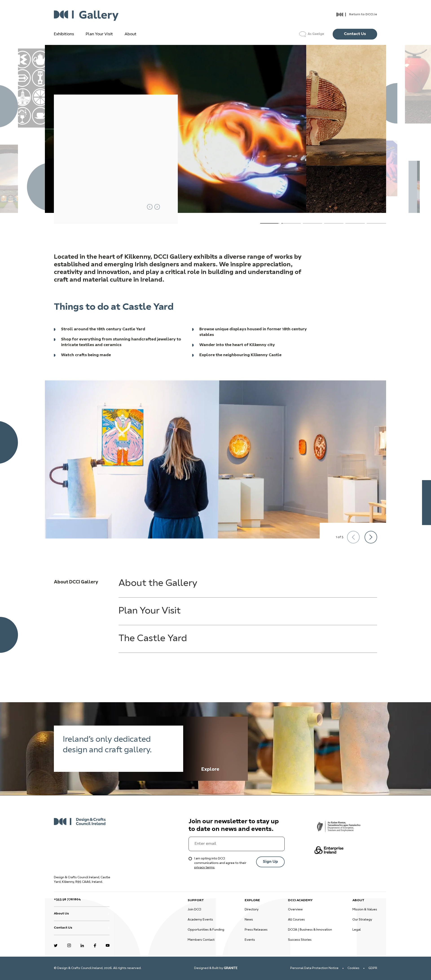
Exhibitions (64, 34)
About (130, 34)
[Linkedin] (82, 945)
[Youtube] (108, 945)
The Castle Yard (153, 639)
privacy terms (204, 867)
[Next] (371, 537)
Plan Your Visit (99, 34)
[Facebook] (95, 945)
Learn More (93, 206)
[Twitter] (55, 945)
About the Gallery (158, 583)
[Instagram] (69, 945)
